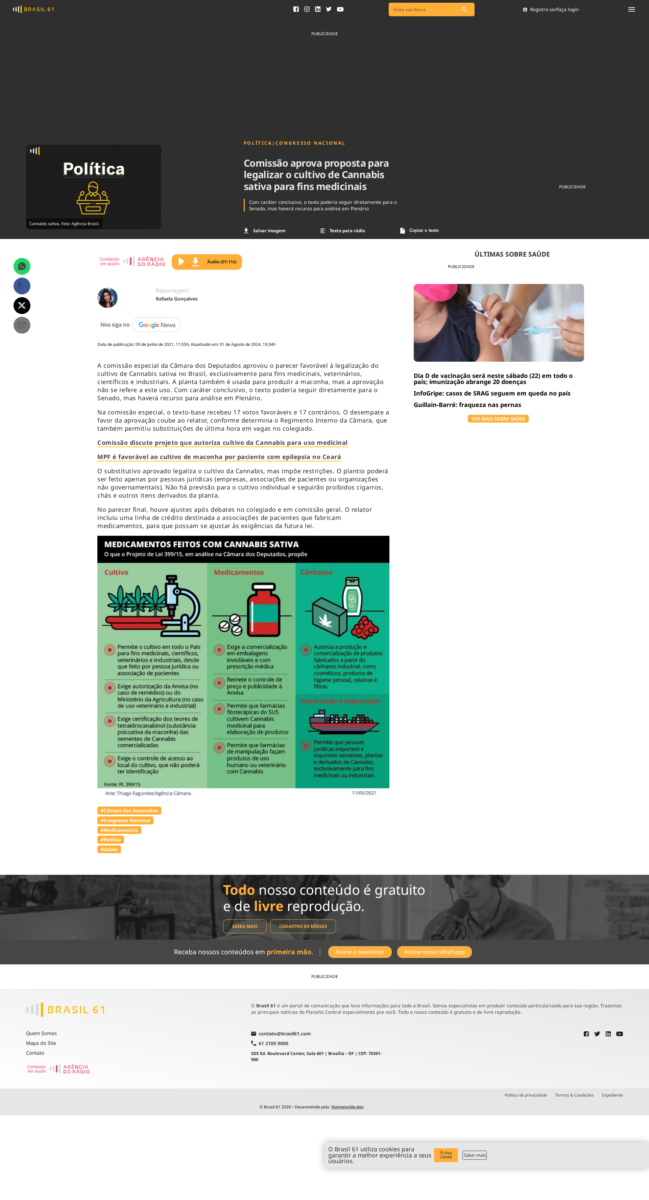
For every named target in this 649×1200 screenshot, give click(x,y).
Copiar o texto (424, 230)
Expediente (612, 1095)
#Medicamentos (119, 830)
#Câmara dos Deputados (129, 810)
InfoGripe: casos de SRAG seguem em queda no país (492, 393)
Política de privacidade (526, 1095)
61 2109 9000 (273, 1043)
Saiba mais (245, 926)
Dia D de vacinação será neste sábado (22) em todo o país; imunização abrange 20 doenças (493, 379)
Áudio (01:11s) (221, 262)
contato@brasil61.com (285, 1034)
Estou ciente (446, 1155)
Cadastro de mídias (303, 926)
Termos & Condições (574, 1095)
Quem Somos (41, 1033)
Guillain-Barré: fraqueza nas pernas (467, 405)
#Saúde (109, 849)
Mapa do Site (41, 1043)
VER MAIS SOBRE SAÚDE (498, 418)
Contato (35, 1053)
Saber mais (475, 1155)
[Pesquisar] (464, 10)
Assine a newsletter (360, 952)
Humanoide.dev (347, 1107)
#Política (111, 839)
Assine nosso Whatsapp (434, 952)
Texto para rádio (347, 230)
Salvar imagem (269, 230)
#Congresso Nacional (125, 820)
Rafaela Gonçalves (177, 298)
